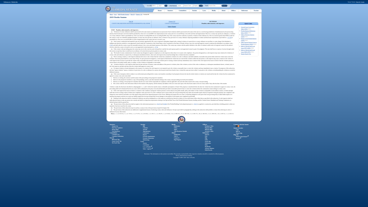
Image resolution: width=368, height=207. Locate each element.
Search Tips (208, 141)
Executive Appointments (149, 136)
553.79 (159, 104)
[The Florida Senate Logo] (121, 9)
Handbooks (208, 146)
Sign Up (358, 2)
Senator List (115, 126)
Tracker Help (239, 133)
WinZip (238, 138)
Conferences (146, 133)
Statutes (145, 143)
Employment (177, 134)
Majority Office (208, 128)
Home (160, 10)
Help (206, 138)
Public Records (208, 150)
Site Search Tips (116, 143)
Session (194, 10)
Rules (206, 145)
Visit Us (176, 136)
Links (206, 139)
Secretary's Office (209, 131)
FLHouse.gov (7, 2)
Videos (175, 128)
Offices (233, 10)
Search (206, 5)
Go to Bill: (149, 5)
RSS (238, 126)
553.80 (165, 104)
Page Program (177, 139)
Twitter (236, 126)
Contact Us (176, 138)
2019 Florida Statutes (123, 14)
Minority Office (208, 129)
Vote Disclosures (116, 131)
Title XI (133, 14)
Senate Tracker (238, 128)
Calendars (145, 128)
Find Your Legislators (117, 128)
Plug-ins (236, 135)
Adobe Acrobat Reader (241, 136)
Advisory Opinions (209, 148)
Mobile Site (15, 2)
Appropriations (147, 131)
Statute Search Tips (246, 54)
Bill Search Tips (116, 139)
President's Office (209, 126)
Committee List (116, 134)
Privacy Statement (180, 155)
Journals (145, 129)
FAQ (206, 136)
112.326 (229, 37)
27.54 (156, 47)
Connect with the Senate (241, 124)
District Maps (115, 129)
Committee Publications (118, 136)
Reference (245, 10)
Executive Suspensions (148, 138)
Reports (145, 134)
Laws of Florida (147, 147)
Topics (175, 129)
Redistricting (146, 140)
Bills (144, 126)
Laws (204, 10)
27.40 (111, 45)
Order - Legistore (147, 149)
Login (362, 2)
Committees (182, 10)
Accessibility (188, 155)
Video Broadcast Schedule (180, 131)
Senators (170, 10)
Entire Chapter (172, 26)
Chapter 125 (139, 14)
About (223, 10)
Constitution (146, 145)
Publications (177, 126)
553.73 (196, 104)
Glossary (207, 134)
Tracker (256, 10)
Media (214, 10)
